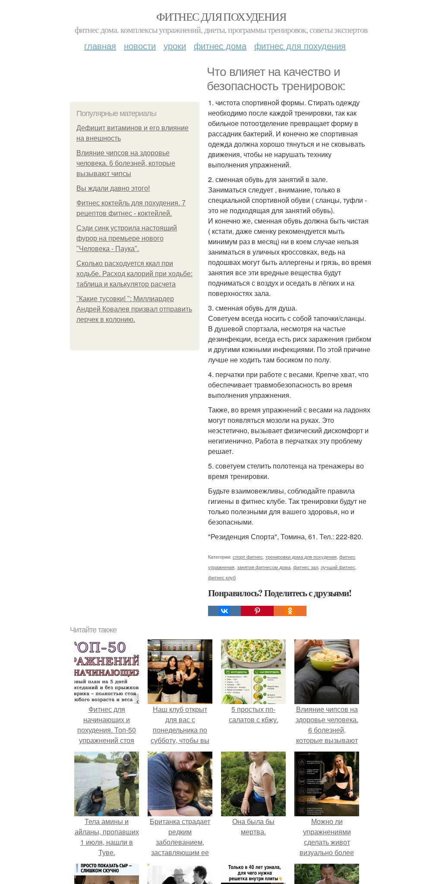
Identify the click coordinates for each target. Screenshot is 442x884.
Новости (140, 45)
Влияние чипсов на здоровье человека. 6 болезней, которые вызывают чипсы (125, 163)
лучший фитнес (338, 566)
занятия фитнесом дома (263, 566)
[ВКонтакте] (224, 611)
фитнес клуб (222, 577)
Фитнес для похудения (221, 16)
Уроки (175, 45)
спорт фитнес (248, 556)
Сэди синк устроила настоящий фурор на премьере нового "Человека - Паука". (126, 238)
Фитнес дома (220, 45)
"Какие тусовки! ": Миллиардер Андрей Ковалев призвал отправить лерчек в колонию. (134, 309)
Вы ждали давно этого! (113, 188)
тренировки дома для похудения (301, 556)
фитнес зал (305, 566)
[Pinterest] (257, 611)
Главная (100, 45)
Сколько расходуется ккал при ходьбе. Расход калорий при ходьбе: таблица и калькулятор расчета (134, 274)
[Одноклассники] (290, 611)
